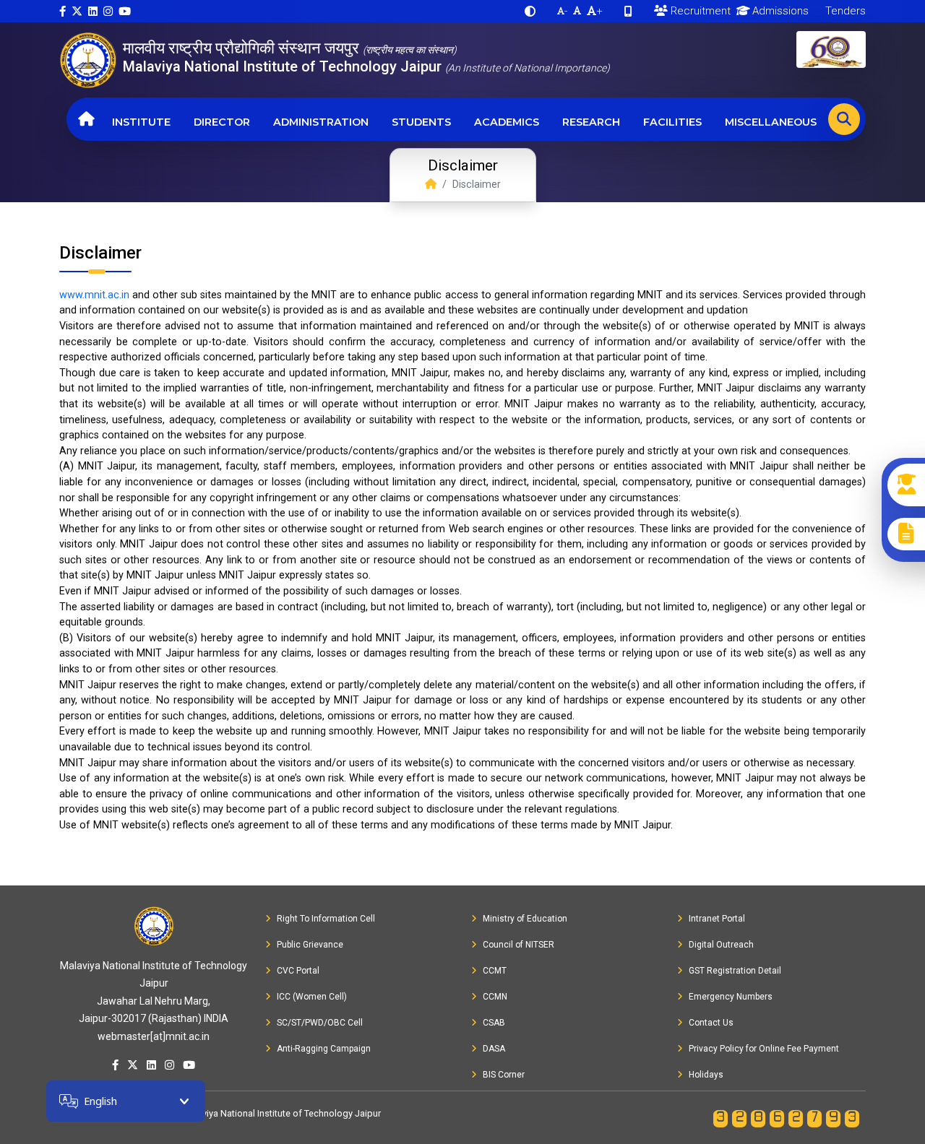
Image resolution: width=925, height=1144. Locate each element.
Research (591, 122)
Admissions (779, 10)
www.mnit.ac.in (94, 295)
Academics (506, 122)
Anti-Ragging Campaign (324, 1049)
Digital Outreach (721, 945)
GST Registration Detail (735, 971)
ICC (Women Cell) (312, 997)
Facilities (672, 122)
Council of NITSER (518, 945)
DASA (494, 1049)
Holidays (706, 1075)
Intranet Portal (717, 919)
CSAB (494, 1023)
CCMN (495, 997)
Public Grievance (310, 945)
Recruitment (699, 10)
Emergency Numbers (731, 997)
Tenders (844, 10)
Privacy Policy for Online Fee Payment (764, 1049)
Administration (321, 122)
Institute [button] (141, 122)
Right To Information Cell (326, 919)
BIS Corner (504, 1075)
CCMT (495, 971)
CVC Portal (298, 971)
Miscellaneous (771, 122)
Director (222, 122)
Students (421, 122)
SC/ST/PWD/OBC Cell (320, 1023)
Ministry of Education (525, 919)
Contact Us (711, 1023)
